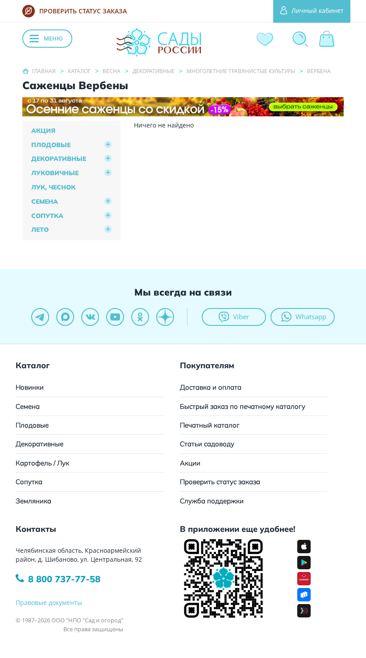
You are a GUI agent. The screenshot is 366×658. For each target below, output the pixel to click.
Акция (43, 131)
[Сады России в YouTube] (115, 317)
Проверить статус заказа (220, 481)
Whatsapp (310, 316)
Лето (40, 230)
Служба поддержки (212, 501)
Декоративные (58, 159)
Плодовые (51, 145)
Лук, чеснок (53, 187)
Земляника (33, 501)
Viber (241, 316)
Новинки (30, 387)
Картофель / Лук (42, 463)
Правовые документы (49, 602)
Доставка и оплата (210, 387)
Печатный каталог (210, 425)
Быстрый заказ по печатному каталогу (242, 406)
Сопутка (47, 216)
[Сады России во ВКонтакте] (90, 317)
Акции (190, 463)
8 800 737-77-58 (64, 578)
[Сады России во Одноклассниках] (140, 317)
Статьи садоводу (207, 444)
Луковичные (55, 173)
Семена (44, 201)
